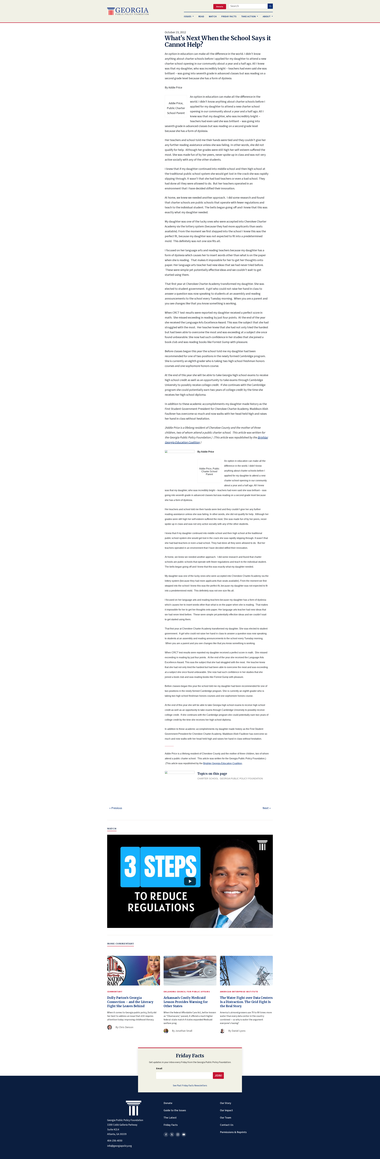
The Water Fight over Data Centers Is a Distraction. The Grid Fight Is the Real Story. (246, 1002)
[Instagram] (177, 1134)
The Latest (170, 1118)
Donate (168, 1103)
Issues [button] (188, 16)
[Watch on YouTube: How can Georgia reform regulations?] (190, 881)
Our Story (225, 1103)
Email (159, 1068)
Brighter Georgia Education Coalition (222, 763)
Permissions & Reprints (233, 1132)
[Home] (128, 11)
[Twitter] (172, 1134)
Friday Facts (171, 1125)
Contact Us (226, 1125)
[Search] (270, 6)
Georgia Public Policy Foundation (241, 778)
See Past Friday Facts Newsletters (190, 1085)
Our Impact (226, 1110)
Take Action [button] (248, 16)
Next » (267, 808)
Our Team (225, 1118)
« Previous (115, 808)
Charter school (207, 778)
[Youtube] (183, 1134)
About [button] (267, 16)
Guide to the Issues (175, 1110)
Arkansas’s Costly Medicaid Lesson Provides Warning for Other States (186, 1002)
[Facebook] (166, 1134)
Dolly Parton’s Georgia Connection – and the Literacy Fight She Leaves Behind (130, 1002)
